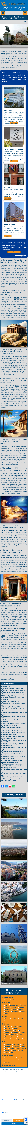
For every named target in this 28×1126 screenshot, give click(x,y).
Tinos (24, 1039)
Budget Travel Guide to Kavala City (13, 692)
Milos (6, 1034)
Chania (7, 1019)
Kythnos (22, 1032)
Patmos (14, 1050)
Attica (13, 1000)
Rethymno (8, 1021)
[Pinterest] (10, 786)
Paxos (20, 1060)
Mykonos (13, 1034)
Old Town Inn (9, 187)
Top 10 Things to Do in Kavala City (13, 777)
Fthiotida (13, 1007)
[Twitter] (6, 786)
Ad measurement (19, 1099)
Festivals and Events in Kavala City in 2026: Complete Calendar (13, 717)
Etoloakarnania (14, 1005)
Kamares (16, 297)
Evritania (23, 1005)
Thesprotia (15, 1011)
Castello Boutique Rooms (13, 149)
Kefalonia (19, 1058)
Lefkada (14, 1060)
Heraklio (13, 1019)
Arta (6, 1005)
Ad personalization (7, 1099)
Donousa (15, 1028)
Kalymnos (7, 1046)
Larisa (14, 1009)
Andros (20, 1026)
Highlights (14, 366)
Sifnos (6, 1039)
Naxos (20, 1034)
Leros (17, 1048)
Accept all (14, 1123)
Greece (3, 53)
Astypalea (16, 1044)
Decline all (6, 1120)
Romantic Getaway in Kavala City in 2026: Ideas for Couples (13, 757)
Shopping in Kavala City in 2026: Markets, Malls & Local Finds (11, 761)
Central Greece (8, 1003)
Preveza (7, 1011)
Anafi (14, 1026)
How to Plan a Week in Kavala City (13, 731)
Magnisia (21, 1009)
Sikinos (13, 1039)
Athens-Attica (8, 998)
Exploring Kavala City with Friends (13, 707)
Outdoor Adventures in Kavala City (13, 751)
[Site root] (4, 4)
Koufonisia (15, 1032)
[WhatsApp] (13, 786)
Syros (19, 1039)
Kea (20, 1030)
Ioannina (21, 1007)
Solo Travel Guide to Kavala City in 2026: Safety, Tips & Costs (12, 767)
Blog (14, 796)
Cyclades (6, 1024)
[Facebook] (2, 786)
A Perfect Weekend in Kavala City (13, 688)
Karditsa (7, 1009)
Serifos (20, 1036)
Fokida (7, 1007)
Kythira (7, 1060)
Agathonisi (8, 1044)
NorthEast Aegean (9, 1065)
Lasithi (21, 1019)
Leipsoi (12, 1048)
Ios (15, 1030)
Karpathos (16, 1046)
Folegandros (8, 1030)
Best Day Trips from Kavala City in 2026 (14, 690)
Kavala (3, 51)
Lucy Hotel (8, 110)
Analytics (5, 1112)
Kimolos (7, 1032)
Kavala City (15, 66)
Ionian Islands (8, 1055)
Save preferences (19, 1120)
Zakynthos (8, 1062)
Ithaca (12, 1058)
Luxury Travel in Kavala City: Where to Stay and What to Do (13, 741)
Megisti (24, 1048)
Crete (5, 1017)
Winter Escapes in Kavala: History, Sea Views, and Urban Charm (13, 779)
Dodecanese (7, 1042)
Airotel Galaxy (9, 225)
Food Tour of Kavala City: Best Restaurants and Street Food (11, 728)
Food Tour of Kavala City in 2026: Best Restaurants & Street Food (13, 724)
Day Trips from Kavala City (11, 701)
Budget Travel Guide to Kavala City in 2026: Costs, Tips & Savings (13, 695)
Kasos (23, 1046)
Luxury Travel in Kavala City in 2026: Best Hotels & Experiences (13, 737)
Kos (6, 1048)
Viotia (6, 1013)
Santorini (13, 1036)
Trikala (23, 1011)
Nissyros (7, 1050)
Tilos (11, 1052)
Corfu (6, 1058)
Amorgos (7, 1026)
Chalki (23, 1044)
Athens (7, 1000)
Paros (6, 1036)
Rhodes (21, 1050)
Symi (6, 1052)
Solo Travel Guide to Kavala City (12, 764)
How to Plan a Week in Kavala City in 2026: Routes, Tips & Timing (13, 733)
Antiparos (7, 1028)
